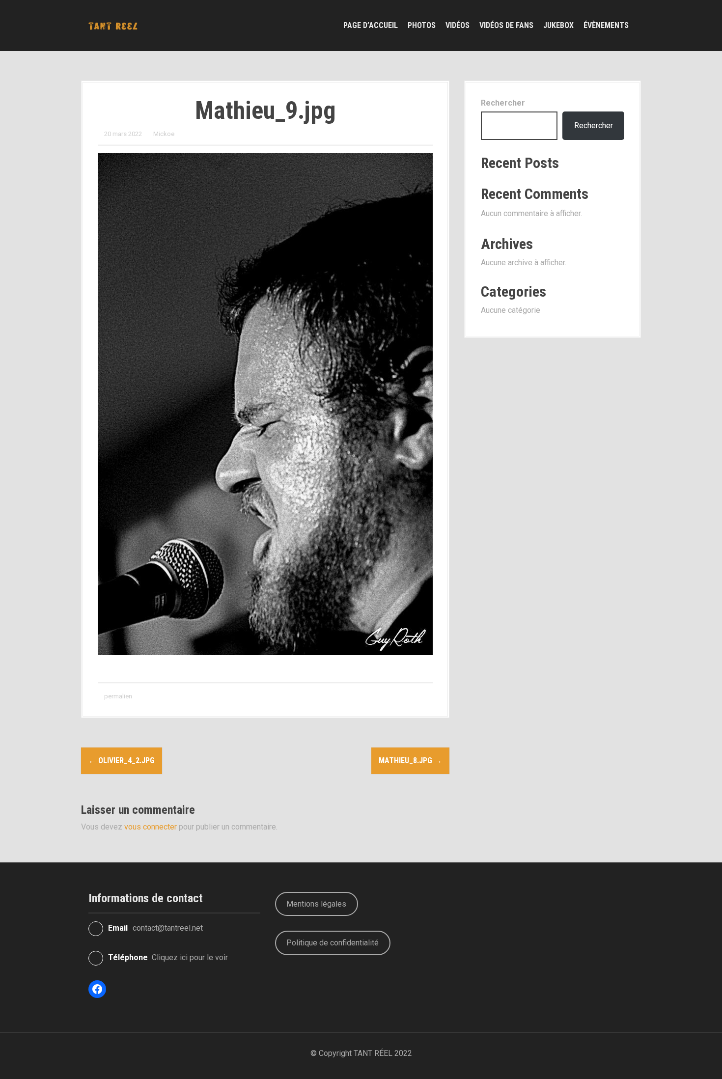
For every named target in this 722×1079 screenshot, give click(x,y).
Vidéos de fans (506, 25)
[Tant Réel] (113, 25)
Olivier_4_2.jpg (121, 760)
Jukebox (558, 25)
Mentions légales (316, 904)
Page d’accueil (370, 25)
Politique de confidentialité (332, 942)
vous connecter (150, 826)
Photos (422, 25)
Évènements (606, 25)
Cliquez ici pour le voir (190, 957)
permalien (117, 696)
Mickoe (163, 134)
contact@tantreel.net (168, 928)
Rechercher (503, 103)
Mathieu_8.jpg (410, 760)
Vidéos (457, 25)
